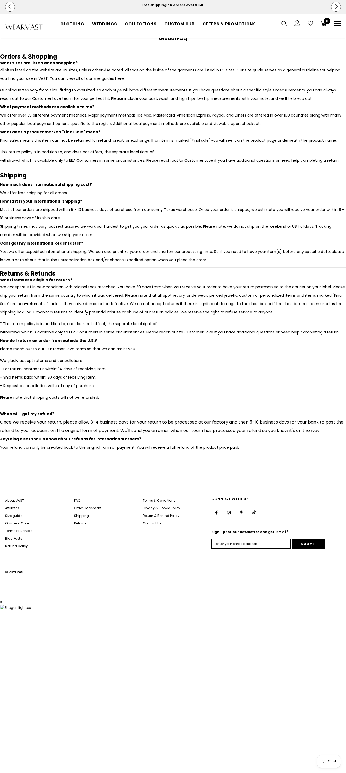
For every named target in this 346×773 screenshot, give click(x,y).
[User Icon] (297, 23)
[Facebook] (216, 512)
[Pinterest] (242, 512)
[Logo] (24, 27)
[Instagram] (229, 512)
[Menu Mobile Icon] (337, 23)
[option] (173, 5)
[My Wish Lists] (310, 23)
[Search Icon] (284, 23)
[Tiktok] (254, 512)
